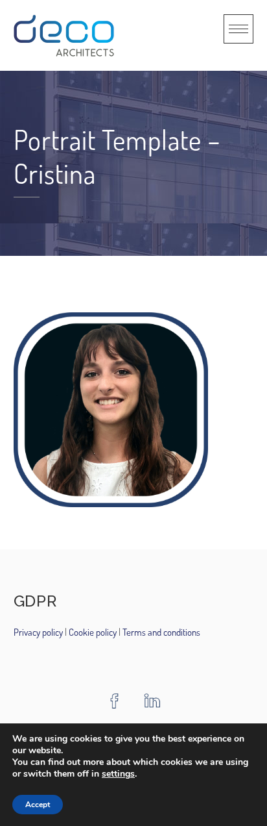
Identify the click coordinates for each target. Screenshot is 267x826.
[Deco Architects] (64, 35)
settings (118, 774)
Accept (37, 804)
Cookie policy (92, 632)
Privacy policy (39, 632)
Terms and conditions (161, 632)
